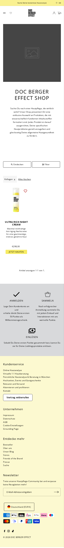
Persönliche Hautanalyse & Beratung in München (26, 377)
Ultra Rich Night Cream (16, 223)
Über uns (7, 448)
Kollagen (8, 179)
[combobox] (55, 2)
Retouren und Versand (13, 384)
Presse (6, 462)
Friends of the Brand (13, 458)
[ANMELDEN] (56, 492)
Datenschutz (9, 418)
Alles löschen (24, 179)
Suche (6, 465)
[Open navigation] (4, 13)
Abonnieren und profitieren (16, 387)
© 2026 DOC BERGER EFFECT (17, 537)
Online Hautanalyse (12, 370)
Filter (47, 164)
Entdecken (18, 164)
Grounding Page (11, 428)
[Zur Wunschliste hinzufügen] (25, 191)
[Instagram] (8, 531)
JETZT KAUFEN (16, 251)
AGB (5, 422)
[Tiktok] (13, 531)
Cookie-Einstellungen (13, 425)
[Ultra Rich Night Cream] (16, 200)
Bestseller (8, 444)
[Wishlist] (11, 13)
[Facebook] (4, 531)
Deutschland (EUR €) (21, 507)
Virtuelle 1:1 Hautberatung (16, 373)
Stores (6, 455)
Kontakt (6, 390)
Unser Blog (8, 451)
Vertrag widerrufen (18, 397)
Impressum (8, 415)
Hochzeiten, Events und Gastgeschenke (22, 380)
